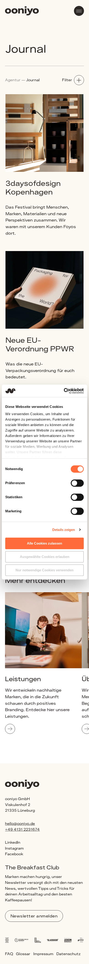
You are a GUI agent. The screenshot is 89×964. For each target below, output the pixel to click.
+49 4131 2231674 (22, 829)
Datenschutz (68, 954)
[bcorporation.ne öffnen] (7, 939)
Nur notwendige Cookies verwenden (44, 570)
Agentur (13, 80)
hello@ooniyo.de (20, 823)
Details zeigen (63, 530)
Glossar (23, 954)
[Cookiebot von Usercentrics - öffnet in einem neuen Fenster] (64, 391)
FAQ (9, 954)
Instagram (14, 848)
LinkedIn (12, 842)
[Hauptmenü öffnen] (79, 11)
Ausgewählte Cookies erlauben (44, 557)
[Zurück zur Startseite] (22, 11)
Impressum (43, 954)
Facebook (14, 854)
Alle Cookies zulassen (44, 543)
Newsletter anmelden (34, 916)
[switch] (77, 483)
